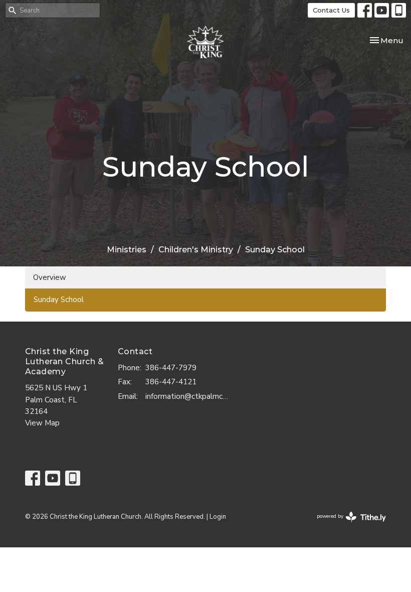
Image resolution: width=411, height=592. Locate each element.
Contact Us (331, 10)
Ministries (126, 249)
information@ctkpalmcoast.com (188, 396)
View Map (42, 423)
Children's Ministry (195, 249)
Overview (49, 277)
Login (218, 516)
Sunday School (59, 299)
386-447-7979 (170, 368)
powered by (346, 525)
